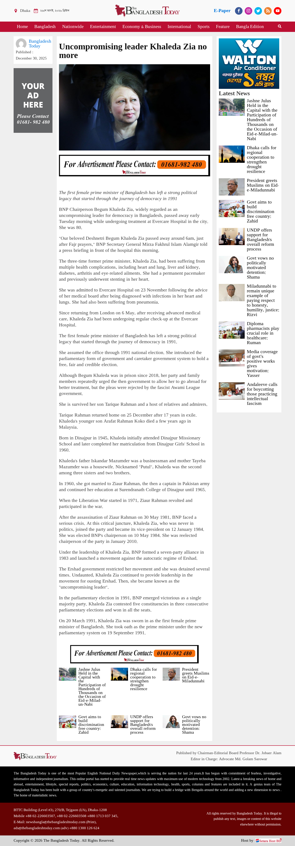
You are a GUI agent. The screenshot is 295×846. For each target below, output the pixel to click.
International (179, 26)
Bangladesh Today (40, 44)
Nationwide (73, 26)
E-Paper (222, 10)
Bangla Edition (250, 26)
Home (22, 26)
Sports (203, 26)
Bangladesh (45, 26)
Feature (223, 26)
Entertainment (103, 26)
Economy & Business (141, 26)
